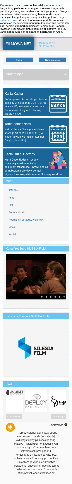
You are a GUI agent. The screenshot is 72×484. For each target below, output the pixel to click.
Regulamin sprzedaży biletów (25, 219)
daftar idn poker (9, 20)
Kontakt (12, 234)
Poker (11, 197)
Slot (10, 205)
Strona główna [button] (52, 59)
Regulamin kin (16, 212)
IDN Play (13, 190)
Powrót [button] (19, 59)
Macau (12, 227)
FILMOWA (18, 43)
